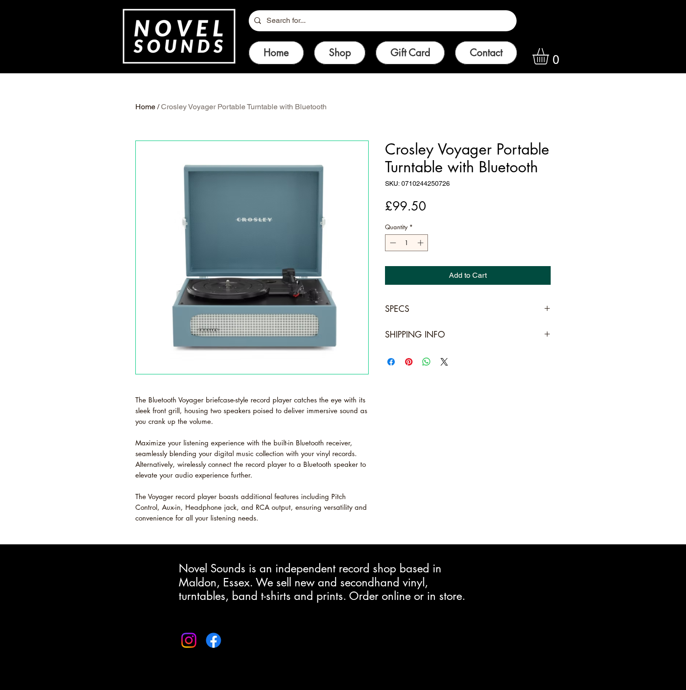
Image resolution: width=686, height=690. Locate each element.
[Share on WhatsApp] (426, 361)
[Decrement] (392, 243)
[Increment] (421, 243)
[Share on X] (444, 361)
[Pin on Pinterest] (408, 361)
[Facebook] (213, 640)
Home (145, 106)
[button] (550, 56)
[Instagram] (189, 640)
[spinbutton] (407, 243)
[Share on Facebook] (391, 361)
